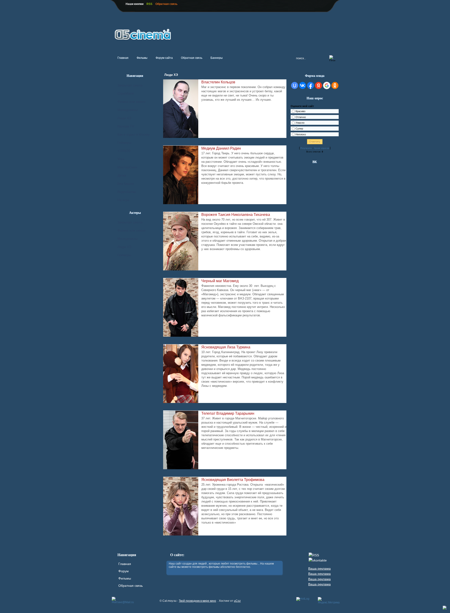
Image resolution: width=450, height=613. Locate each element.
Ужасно (300, 123)
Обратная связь (130, 585)
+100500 (124, 151)
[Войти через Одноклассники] (334, 85)
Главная (124, 564)
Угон (120, 159)
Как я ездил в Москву (133, 134)
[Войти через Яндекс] (318, 85)
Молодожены (127, 110)
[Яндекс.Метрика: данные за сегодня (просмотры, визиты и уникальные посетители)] (329, 600)
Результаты (306, 148)
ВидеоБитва (126, 192)
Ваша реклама (319, 568)
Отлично (301, 117)
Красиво (300, 111)
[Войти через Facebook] (310, 85)
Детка (121, 175)
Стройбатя (125, 93)
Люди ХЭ (124, 118)
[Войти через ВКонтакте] (302, 85)
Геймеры (124, 142)
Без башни (125, 183)
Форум (123, 571)
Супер (299, 128)
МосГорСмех (127, 167)
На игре (123, 200)
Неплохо (301, 134)
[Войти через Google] (326, 85)
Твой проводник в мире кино (197, 600)
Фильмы (124, 578)
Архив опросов (321, 148)
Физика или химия (131, 101)
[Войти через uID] (294, 85)
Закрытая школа (129, 85)
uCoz (237, 600)
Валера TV (125, 126)
